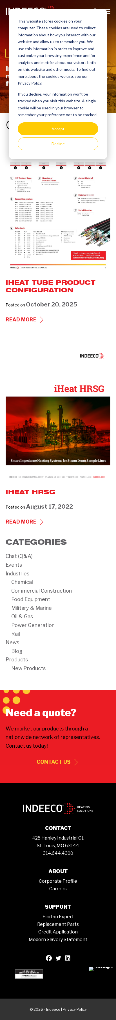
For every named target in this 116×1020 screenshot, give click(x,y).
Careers (58, 888)
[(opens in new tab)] (29, 973)
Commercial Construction (41, 591)
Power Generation (33, 625)
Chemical (22, 582)
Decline (58, 143)
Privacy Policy (75, 1009)
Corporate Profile (58, 881)
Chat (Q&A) (19, 556)
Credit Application (58, 932)
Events (14, 565)
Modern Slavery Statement (58, 939)
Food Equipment (30, 599)
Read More (25, 320)
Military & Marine (31, 608)
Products (17, 660)
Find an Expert (58, 916)
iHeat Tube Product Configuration (50, 286)
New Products (28, 668)
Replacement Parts (58, 924)
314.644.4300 (58, 853)
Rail (15, 634)
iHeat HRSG (30, 492)
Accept (58, 128)
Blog (17, 651)
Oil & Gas (22, 616)
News (12, 642)
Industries (17, 574)
